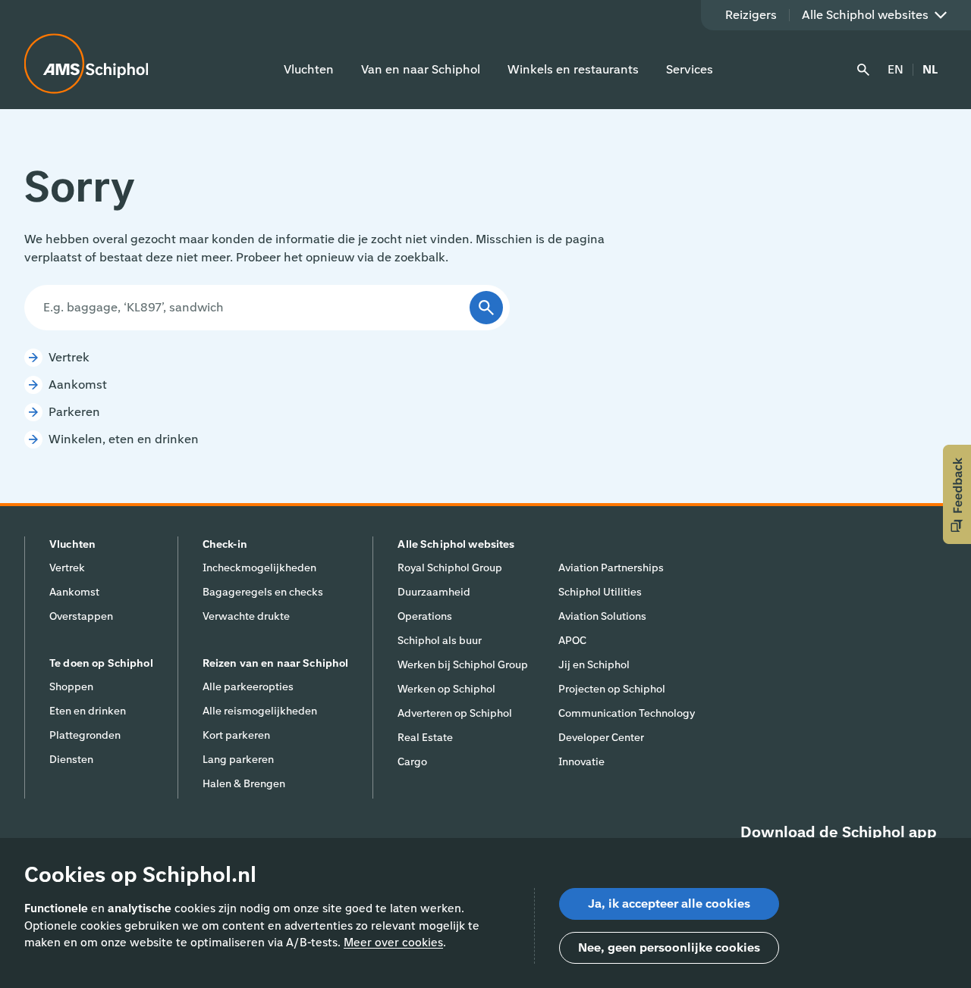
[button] (957, 494)
